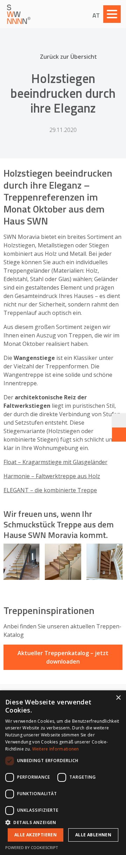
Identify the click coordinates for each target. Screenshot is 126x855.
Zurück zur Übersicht (68, 57)
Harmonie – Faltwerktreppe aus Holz (52, 476)
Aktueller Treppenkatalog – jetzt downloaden (63, 657)
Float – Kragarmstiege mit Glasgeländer (55, 462)
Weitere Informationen (55, 749)
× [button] (118, 698)
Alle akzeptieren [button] (35, 835)
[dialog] (63, 772)
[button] (63, 822)
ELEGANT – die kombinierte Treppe (50, 490)
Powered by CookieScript (31, 847)
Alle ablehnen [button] (93, 835)
